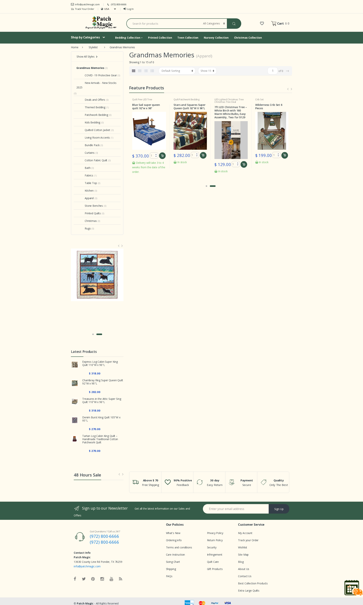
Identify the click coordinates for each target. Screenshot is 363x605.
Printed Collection (160, 37)
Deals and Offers (95, 99)
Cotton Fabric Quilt (96, 160)
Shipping (171, 569)
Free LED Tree (145, 99)
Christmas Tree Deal (225, 102)
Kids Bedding (92, 122)
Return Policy (215, 540)
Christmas (91, 221)
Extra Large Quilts (248, 590)
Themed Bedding (95, 107)
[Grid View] (133, 71)
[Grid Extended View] (139, 71)
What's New (173, 533)
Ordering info (174, 540)
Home (74, 47)
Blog (241, 562)
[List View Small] (152, 71)
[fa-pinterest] (93, 579)
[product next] (291, 88)
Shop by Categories (85, 37)
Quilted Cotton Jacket (97, 130)
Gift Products (215, 569)
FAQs (169, 576)
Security (211, 547)
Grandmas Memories (90, 68)
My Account (245, 533)
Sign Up (279, 509)
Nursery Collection (216, 37)
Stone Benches (94, 205)
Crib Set (259, 99)
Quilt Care (213, 562)
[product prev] (288, 88)
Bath (87, 168)
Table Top (91, 183)
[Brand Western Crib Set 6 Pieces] (97, 275)
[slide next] (122, 474)
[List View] (146, 71)
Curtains (90, 152)
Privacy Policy (215, 533)
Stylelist (93, 47)
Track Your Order (84, 9)
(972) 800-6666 (118, 4)
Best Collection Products (253, 583)
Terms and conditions (179, 547)
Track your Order (248, 540)
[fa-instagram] (102, 579)
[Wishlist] (262, 23)
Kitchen (89, 190)
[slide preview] (119, 474)
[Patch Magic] (101, 23)
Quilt (134, 99)
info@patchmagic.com (87, 4)
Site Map (243, 554)
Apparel (89, 198)
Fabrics (89, 175)
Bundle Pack (92, 145)
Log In (130, 9)
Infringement (214, 554)
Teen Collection (187, 37)
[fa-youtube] (111, 579)
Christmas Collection (248, 37)
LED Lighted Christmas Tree (229, 99)
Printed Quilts (93, 213)
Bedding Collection (128, 37)
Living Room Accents (97, 137)
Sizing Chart (173, 562)
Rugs (88, 228)
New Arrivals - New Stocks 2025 (96, 85)
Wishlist (242, 547)
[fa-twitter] (84, 579)
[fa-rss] (120, 579)
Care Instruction (175, 554)
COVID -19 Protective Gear (101, 75)
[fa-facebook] (75, 579)
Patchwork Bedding (189, 99)
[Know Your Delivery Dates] (353, 588)
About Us (243, 569)
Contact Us (244, 576)
